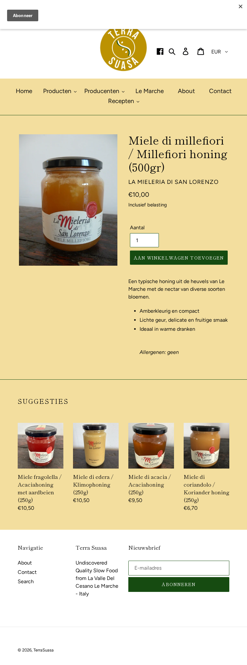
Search (26, 581)
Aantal (137, 227)
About (25, 563)
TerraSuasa (43, 650)
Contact (27, 572)
